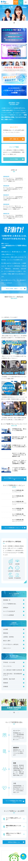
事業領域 (5, 648)
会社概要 (5, 645)
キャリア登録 (14, 159)
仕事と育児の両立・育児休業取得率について (12, 690)
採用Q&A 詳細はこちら (14, 857)
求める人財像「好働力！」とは (14, 288)
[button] (9, 22)
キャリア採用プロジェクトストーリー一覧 (14, 480)
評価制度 (5, 702)
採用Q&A (5, 623)
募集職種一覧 (6, 615)
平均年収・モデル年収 (9, 678)
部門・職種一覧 (14, 139)
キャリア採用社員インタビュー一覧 (14, 543)
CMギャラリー (7, 663)
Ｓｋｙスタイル (7, 681)
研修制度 (5, 698)
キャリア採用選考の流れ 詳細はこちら (14, 817)
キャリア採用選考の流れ (9, 619)
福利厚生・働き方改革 (9, 694)
